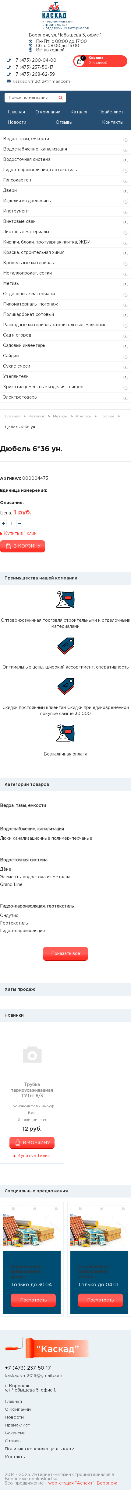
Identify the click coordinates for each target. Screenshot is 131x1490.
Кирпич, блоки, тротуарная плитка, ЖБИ (46, 242)
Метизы (11, 283)
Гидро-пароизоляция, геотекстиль (40, 170)
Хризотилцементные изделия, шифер (43, 387)
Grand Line (11, 885)
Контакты (112, 122)
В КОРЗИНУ (36, 1143)
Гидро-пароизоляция (22, 931)
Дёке (5, 869)
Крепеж (83, 416)
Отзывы (64, 122)
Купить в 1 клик (20, 533)
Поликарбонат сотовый (28, 314)
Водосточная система (27, 159)
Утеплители (16, 377)
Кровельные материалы (29, 263)
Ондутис (9, 916)
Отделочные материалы (29, 294)
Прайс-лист (110, 112)
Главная (16, 112)
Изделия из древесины (27, 201)
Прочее (107, 416)
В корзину (27, 546)
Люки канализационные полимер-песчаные (46, 838)
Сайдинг (11, 356)
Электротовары (20, 397)
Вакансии (15, 1433)
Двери (10, 190)
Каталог (79, 112)
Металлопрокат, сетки (27, 273)
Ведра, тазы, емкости (26, 139)
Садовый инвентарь (24, 345)
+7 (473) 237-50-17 (33, 67)
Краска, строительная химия (34, 252)
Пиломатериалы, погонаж (30, 304)
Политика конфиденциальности (39, 1449)
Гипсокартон (17, 180)
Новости (17, 122)
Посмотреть (33, 1300)
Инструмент (16, 211)
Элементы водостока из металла (35, 877)
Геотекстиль (14, 923)
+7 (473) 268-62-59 (34, 74)
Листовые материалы (26, 232)
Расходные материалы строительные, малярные (55, 325)
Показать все (65, 954)
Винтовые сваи (19, 221)
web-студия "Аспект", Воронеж (82, 1483)
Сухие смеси (16, 366)
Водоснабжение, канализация (35, 149)
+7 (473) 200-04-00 (34, 60)
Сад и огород (17, 335)
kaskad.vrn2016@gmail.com (41, 81)
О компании (47, 112)
